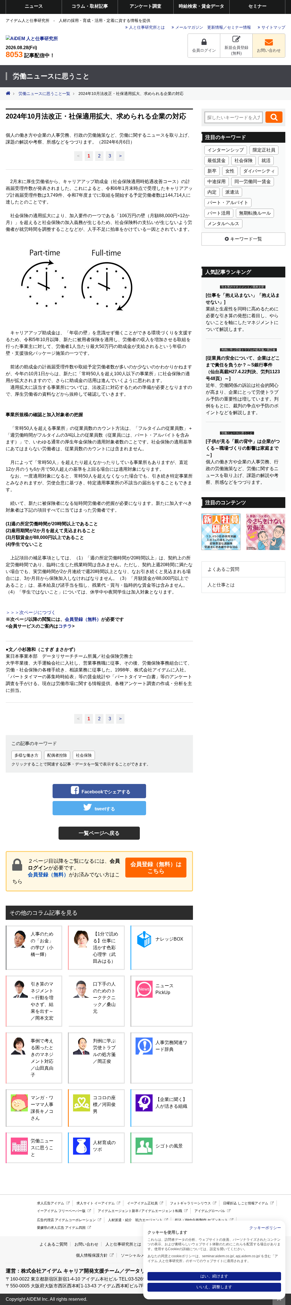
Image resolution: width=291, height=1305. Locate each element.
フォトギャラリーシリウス (190, 1203)
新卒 (212, 171)
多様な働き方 (26, 755)
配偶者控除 (57, 755)
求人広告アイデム (50, 1203)
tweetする (105, 808)
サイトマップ (273, 27)
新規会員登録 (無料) (236, 50)
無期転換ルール (255, 213)
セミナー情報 (239, 27)
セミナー (257, 6)
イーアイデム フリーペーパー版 (61, 1211)
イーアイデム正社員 (142, 1203)
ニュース (34, 6)
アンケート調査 (145, 6)
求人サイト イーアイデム (95, 1203)
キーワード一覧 (246, 238)
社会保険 (84, 755)
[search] (273, 117)
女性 (229, 171)
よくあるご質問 (223, 569)
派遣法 (232, 192)
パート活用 (218, 213)
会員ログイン (204, 50)
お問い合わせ (269, 50)
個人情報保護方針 (92, 1255)
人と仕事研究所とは (147, 27)
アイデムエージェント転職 (161, 1211)
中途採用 (216, 181)
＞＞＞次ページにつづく (31, 612)
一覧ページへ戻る (99, 833)
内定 (212, 192)
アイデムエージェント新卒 (118, 1211)
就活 (266, 160)
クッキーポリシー (265, 1228)
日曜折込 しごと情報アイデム (245, 1203)
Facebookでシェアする (106, 791)
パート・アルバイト (227, 202)
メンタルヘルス (223, 223)
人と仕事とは (221, 584)
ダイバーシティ (259, 171)
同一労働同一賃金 (252, 181)
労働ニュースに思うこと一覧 (44, 94)
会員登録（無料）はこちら (156, 867)
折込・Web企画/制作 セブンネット (201, 1220)
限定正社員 (264, 150)
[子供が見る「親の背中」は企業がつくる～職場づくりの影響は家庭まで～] (243, 448)
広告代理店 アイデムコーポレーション (66, 1220)
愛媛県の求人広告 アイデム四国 (61, 1228)
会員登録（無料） (48, 874)
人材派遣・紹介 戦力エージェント (135, 1220)
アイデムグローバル (209, 1211)
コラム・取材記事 (90, 6)
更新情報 (215, 27)
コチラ (65, 626)
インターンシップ (225, 150)
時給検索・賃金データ (201, 6)
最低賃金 (216, 160)
